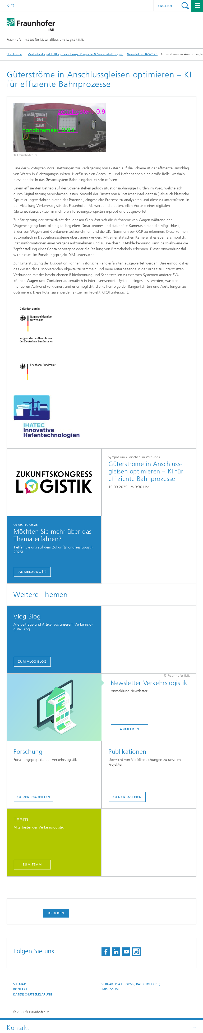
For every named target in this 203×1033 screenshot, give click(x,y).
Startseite (14, 54)
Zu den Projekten (33, 797)
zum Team (32, 864)
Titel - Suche (185, 5)
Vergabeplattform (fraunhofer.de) (131, 984)
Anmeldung (30, 572)
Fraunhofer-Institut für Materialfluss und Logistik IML (45, 39)
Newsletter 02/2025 (142, 54)
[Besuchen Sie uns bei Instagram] (136, 951)
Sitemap (19, 984)
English (165, 6)
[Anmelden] (57, 707)
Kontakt (20, 989)
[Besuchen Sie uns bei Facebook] (106, 951)
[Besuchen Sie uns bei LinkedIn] (116, 951)
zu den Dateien (127, 797)
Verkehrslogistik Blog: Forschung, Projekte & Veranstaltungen (75, 54)
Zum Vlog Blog (32, 661)
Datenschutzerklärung (32, 994)
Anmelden (129, 729)
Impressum (110, 989)
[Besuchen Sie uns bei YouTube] (126, 951)
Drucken (56, 913)
